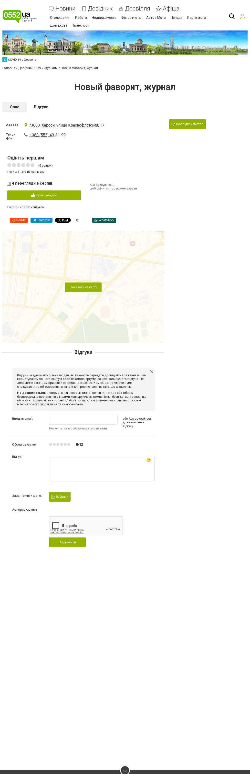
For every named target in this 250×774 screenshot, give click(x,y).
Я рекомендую (46, 195)
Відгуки (41, 107)
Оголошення (60, 18)
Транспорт (80, 25)
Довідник (100, 8)
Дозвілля (137, 8)
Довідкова (58, 25)
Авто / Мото (156, 18)
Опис (14, 107)
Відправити (67, 542)
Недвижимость (104, 18)
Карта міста (196, 18)
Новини (65, 8)
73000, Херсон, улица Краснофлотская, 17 (66, 125)
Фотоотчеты (131, 18)
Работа (81, 18)
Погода (176, 18)
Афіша (171, 8)
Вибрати (61, 496)
